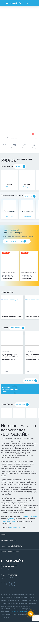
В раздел (18, 166)
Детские (27, 184)
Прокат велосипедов (11, 316)
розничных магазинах (20, 612)
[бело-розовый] (10, 267)
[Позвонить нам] (31, 3)
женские (12, 521)
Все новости (15, 328)
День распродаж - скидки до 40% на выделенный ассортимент (10, 357)
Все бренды (20, 404)
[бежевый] (8, 267)
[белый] (33, 267)
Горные (9, 184)
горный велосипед (30, 516)
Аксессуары (9, 211)
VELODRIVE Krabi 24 (28, 272)
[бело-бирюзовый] (12, 267)
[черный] (25, 267)
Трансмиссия (27, 211)
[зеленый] (31, 267)
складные (4, 521)
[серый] (27, 267)
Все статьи (29, 380)
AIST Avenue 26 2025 (9, 272)
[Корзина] (36, 3)
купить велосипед (15, 527)
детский (11, 519)
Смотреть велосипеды (13, 241)
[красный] (29, 267)
